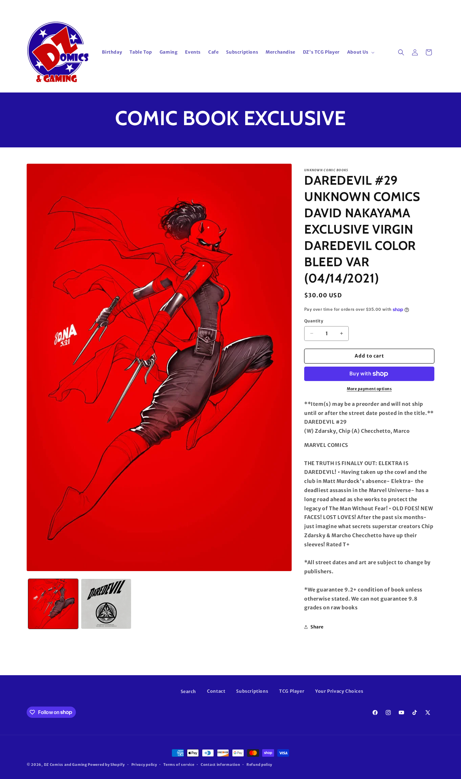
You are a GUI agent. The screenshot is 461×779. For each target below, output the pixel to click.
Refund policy (259, 764)
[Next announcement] (310, 6)
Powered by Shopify (106, 764)
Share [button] (317, 627)
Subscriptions (252, 691)
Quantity (313, 321)
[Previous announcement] (151, 6)
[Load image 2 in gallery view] (106, 604)
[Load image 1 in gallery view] (53, 604)
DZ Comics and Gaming (65, 764)
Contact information (220, 764)
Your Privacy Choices (339, 691)
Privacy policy (144, 764)
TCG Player (291, 691)
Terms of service (178, 764)
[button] (360, 52)
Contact (216, 691)
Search (188, 691)
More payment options (369, 388)
